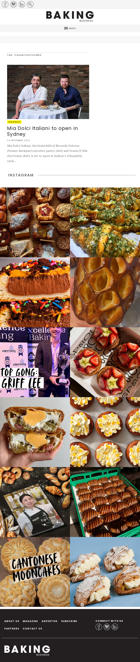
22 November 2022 (18, 140)
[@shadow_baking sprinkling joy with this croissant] (35, 292)
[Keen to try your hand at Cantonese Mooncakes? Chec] (35, 572)
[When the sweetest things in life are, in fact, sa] (105, 222)
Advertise (50, 621)
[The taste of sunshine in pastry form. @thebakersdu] (105, 572)
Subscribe (69, 621)
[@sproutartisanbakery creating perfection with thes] (105, 362)
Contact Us (32, 628)
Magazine (30, 621)
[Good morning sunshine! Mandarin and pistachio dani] (105, 432)
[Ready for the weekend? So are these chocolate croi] (105, 502)
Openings (14, 121)
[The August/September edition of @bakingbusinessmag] (35, 502)
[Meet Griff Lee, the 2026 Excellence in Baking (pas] (35, 362)
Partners (11, 628)
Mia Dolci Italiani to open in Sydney (42, 131)
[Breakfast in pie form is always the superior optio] (35, 432)
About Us (11, 621)
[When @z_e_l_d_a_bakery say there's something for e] (35, 222)
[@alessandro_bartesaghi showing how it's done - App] (105, 292)
